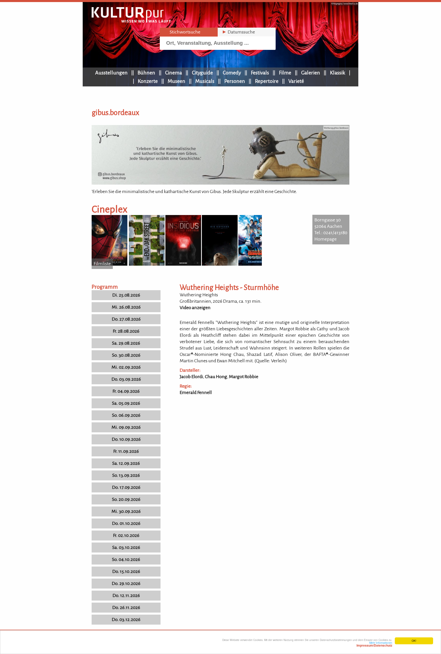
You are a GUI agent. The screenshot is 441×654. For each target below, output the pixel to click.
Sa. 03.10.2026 (126, 547)
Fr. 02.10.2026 (126, 535)
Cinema (173, 72)
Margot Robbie (243, 376)
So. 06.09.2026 (126, 415)
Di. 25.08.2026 (126, 295)
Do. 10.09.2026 (126, 439)
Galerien (310, 72)
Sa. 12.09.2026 (126, 463)
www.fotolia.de (351, 4)
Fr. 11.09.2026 (126, 451)
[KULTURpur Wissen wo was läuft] (131, 21)
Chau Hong (216, 376)
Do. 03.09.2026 (126, 379)
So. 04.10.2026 (126, 559)
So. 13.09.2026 (126, 475)
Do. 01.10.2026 (126, 523)
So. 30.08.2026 (126, 355)
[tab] (189, 32)
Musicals (204, 81)
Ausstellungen (111, 72)
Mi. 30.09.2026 (126, 511)
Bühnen (146, 72)
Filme (285, 72)
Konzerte (148, 81)
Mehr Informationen (374, 644)
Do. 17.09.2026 (126, 487)
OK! (414, 640)
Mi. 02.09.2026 (126, 367)
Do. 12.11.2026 (126, 595)
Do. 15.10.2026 (126, 571)
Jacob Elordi (191, 376)
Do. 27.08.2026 (126, 319)
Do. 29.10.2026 (126, 583)
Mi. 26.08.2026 (126, 307)
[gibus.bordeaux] (220, 183)
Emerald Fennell (196, 392)
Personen (234, 81)
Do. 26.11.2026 (126, 607)
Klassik (337, 72)
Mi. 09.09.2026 (126, 427)
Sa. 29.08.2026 (126, 343)
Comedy (232, 72)
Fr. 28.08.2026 (126, 331)
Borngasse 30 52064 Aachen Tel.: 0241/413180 (330, 226)
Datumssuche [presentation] (238, 32)
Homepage (325, 239)
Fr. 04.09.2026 (126, 391)
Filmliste (102, 263)
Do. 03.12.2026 (126, 619)
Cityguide (202, 72)
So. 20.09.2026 (126, 499)
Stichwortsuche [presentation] (182, 32)
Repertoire (266, 81)
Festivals (260, 72)
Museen (176, 81)
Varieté (296, 81)
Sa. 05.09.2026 (126, 403)
